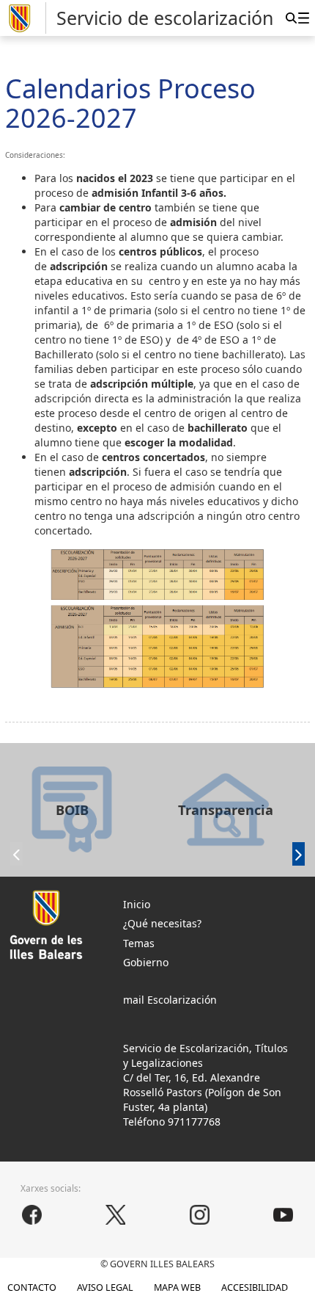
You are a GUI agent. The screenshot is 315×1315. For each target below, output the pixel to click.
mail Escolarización (170, 1000)
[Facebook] (31, 1215)
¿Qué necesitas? (162, 923)
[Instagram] (199, 1215)
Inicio (136, 904)
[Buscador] (291, 17)
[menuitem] (303, 17)
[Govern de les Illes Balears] (25, 18)
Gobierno (145, 962)
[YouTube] (283, 1215)
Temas (139, 943)
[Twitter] (116, 1215)
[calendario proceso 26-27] (157, 618)
